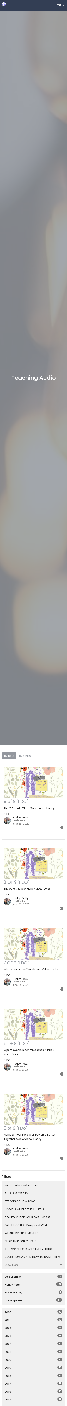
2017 (33, 1383)
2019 (33, 1367)
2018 (33, 1375)
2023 (33, 1336)
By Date (9, 755)
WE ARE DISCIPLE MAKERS (21, 1233)
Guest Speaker (33, 1300)
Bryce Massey (33, 1292)
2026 (33, 1312)
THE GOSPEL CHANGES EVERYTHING (28, 1249)
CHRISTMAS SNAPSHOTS (20, 1241)
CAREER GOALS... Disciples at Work (26, 1225)
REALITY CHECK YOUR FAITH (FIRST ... (29, 1217)
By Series (25, 755)
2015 (33, 1399)
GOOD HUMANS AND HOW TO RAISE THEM (32, 1257)
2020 (33, 1359)
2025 (33, 1320)
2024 (33, 1328)
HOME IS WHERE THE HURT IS (24, 1209)
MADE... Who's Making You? (21, 1185)
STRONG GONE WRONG (20, 1201)
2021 (33, 1352)
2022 (33, 1344)
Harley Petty (33, 1284)
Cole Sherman (33, 1276)
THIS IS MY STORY (16, 1193)
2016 (33, 1391)
